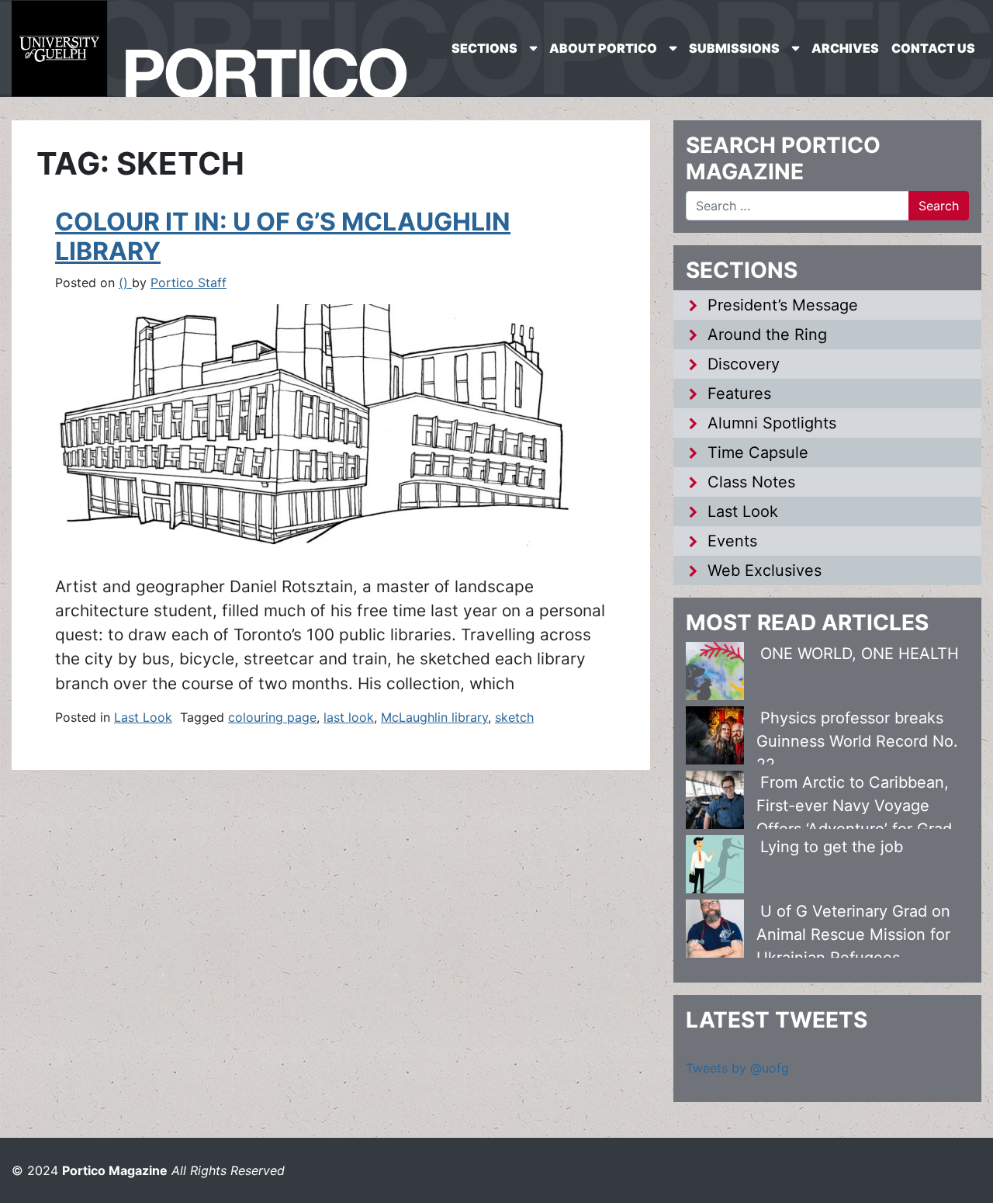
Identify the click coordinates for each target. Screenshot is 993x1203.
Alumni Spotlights (772, 423)
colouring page (272, 717)
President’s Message (783, 305)
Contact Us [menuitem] (933, 48)
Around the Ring (767, 334)
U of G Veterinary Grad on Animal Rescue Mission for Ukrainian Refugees (853, 934)
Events (732, 541)
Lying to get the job (831, 846)
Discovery (744, 364)
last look (349, 717)
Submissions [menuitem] (734, 48)
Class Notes (751, 482)
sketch (514, 717)
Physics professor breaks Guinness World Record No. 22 (857, 741)
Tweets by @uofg (737, 1068)
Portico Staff (189, 282)
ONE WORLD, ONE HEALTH (859, 653)
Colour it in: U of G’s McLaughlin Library (282, 236)
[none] (494, 48)
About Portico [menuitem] (603, 48)
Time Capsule (758, 452)
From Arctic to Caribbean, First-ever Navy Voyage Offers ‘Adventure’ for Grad (854, 805)
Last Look (143, 717)
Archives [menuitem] (845, 48)
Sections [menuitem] (484, 48)
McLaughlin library (434, 717)
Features (739, 393)
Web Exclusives (765, 570)
